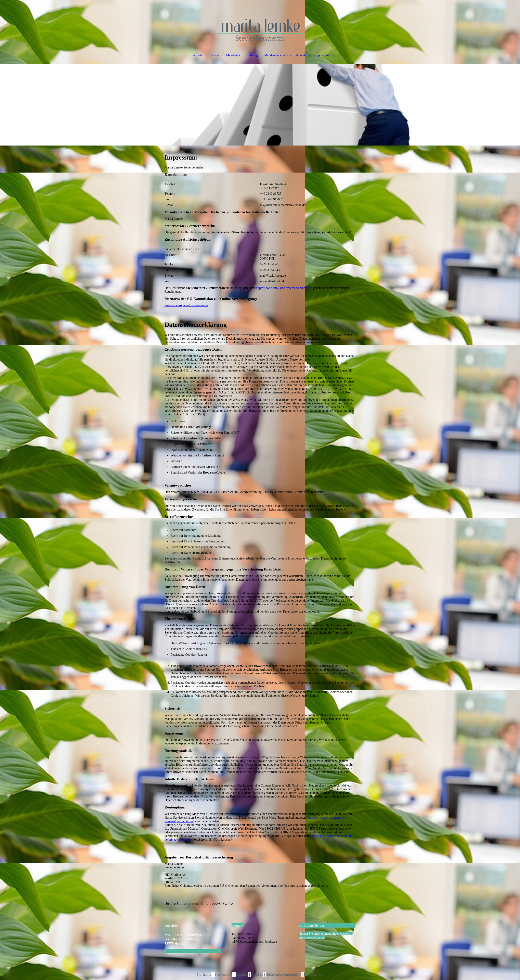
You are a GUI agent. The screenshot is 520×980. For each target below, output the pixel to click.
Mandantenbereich (276, 55)
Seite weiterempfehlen (283, 974)
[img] (260, 20)
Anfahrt (257, 974)
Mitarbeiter (233, 55)
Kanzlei (215, 55)
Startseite (197, 55)
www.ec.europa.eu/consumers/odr (186, 305)
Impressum (322, 55)
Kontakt (301, 55)
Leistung (252, 55)
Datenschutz (313, 974)
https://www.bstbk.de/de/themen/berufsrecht (284, 288)
